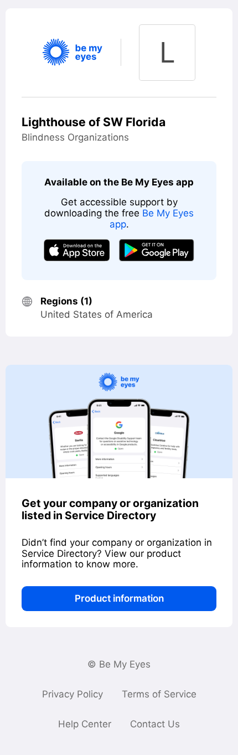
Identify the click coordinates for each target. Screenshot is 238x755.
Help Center (84, 724)
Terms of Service (159, 694)
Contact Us (155, 724)
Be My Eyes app (152, 219)
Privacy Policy (72, 694)
